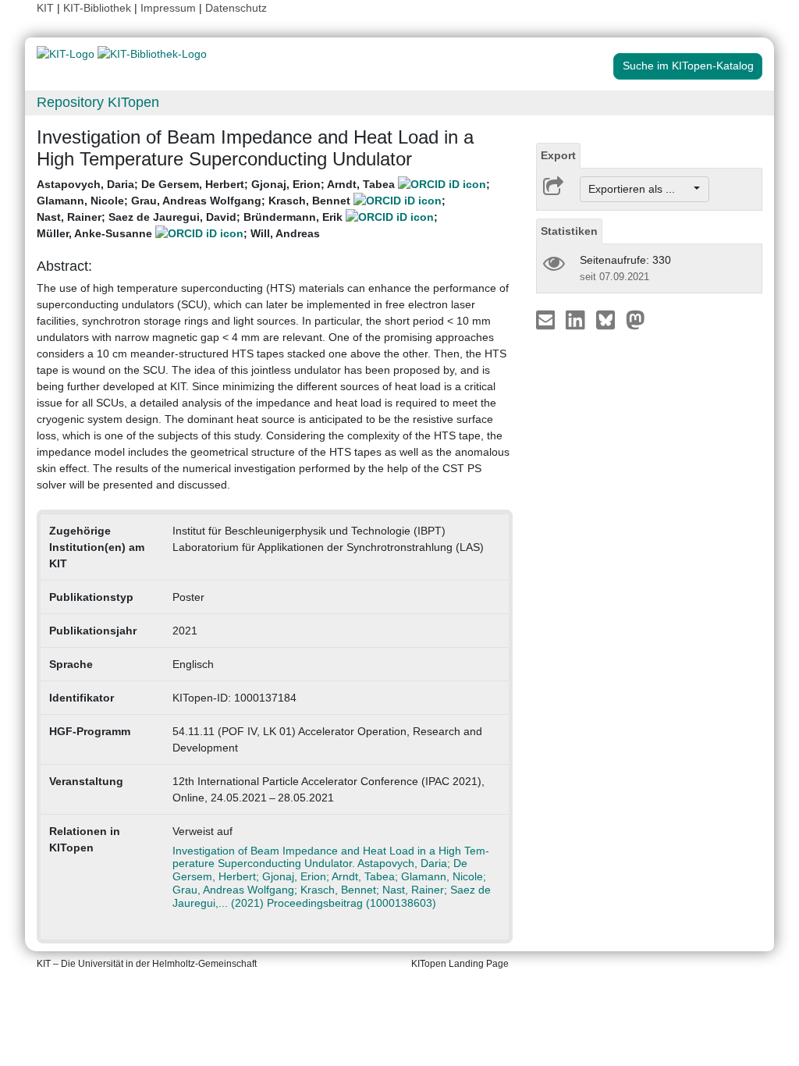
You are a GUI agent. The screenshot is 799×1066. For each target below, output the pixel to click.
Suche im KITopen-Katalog (688, 65)
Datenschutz (236, 8)
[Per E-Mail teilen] (547, 319)
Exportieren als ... (639, 189)
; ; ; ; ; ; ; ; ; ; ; (263, 209)
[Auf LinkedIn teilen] (577, 319)
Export (558, 155)
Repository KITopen (98, 102)
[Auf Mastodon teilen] (635, 319)
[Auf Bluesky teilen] (609, 319)
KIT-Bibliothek (98, 8)
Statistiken (569, 231)
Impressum (168, 8)
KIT (45, 8)
